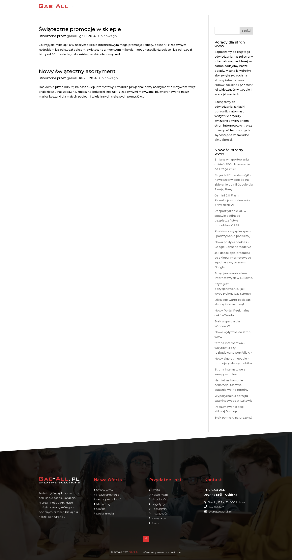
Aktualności (159, 499)
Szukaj (246, 30)
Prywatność (159, 513)
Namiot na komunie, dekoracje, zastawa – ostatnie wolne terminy (231, 385)
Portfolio (222, 7)
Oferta (197, 7)
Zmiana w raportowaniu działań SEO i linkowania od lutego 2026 (232, 164)
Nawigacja (158, 518)
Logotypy (158, 504)
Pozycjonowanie (107, 494)
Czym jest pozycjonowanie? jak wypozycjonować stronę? (233, 288)
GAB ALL (135, 552)
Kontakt (245, 7)
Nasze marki (159, 494)
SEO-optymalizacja (109, 499)
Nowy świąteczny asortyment (77, 71)
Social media (105, 513)
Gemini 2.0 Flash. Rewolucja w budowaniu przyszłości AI (232, 200)
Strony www (104, 490)
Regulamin (159, 509)
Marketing (103, 504)
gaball (72, 36)
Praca (155, 523)
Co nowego (107, 36)
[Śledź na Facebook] (146, 539)
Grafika (100, 509)
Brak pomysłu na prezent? (233, 417)
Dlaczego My (173, 7)
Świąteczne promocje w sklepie (80, 29)
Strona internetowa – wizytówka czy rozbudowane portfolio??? (233, 347)
